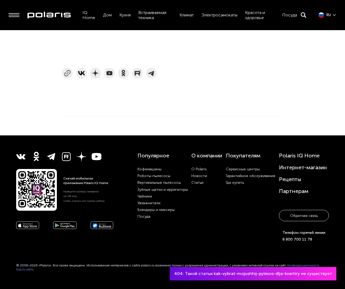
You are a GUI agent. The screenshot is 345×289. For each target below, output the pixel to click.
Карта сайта (25, 269)
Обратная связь (304, 215)
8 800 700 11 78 (297, 239)
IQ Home (88, 15)
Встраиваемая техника (152, 15)
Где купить (235, 182)
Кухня (125, 14)
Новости (199, 176)
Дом (107, 14)
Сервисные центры (243, 169)
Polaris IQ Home (299, 155)
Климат (187, 14)
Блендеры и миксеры (156, 209)
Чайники (144, 196)
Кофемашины (149, 169)
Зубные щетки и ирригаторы (162, 189)
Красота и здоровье (255, 15)
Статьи (197, 182)
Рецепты (290, 179)
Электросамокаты (219, 14)
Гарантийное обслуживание (250, 176)
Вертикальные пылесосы (159, 182)
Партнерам (293, 191)
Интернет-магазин (303, 167)
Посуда (289, 14)
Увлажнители (148, 203)
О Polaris (199, 169)
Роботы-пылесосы (153, 176)
